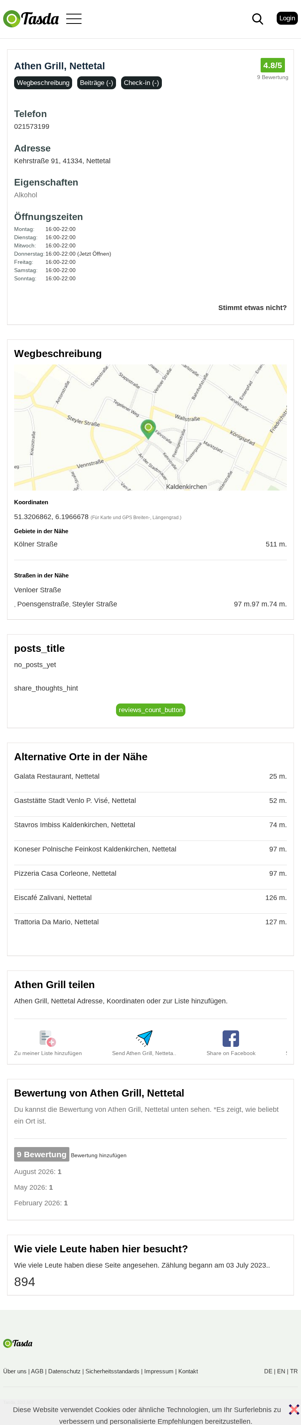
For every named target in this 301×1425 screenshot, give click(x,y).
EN (281, 1371)
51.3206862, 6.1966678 (51, 517)
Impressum (159, 1371)
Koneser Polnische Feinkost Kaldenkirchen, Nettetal (95, 849)
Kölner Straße (36, 544)
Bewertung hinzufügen (99, 1155)
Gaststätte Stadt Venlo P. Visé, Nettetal (75, 800)
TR (294, 1371)
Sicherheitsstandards (112, 1371)
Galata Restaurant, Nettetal (57, 776)
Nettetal (98, 161)
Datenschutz (64, 1371)
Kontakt (188, 1371)
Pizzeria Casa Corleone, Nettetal (65, 873)
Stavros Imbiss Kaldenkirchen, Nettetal (74, 825)
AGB (37, 1371)
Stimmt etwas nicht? (252, 308)
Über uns (15, 1371)
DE (268, 1371)
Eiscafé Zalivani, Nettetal (53, 898)
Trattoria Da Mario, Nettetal (56, 922)
